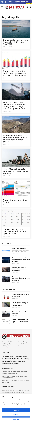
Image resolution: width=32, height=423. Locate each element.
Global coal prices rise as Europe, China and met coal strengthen (21, 278)
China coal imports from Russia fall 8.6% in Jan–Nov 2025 (15, 42)
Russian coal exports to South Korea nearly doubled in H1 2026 (21, 259)
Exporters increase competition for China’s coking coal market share (15, 138)
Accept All (16, 410)
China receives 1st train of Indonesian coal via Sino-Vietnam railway (20, 304)
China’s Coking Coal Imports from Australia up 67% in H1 (14, 231)
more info (5, 348)
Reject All (16, 419)
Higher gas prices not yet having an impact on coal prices (20, 321)
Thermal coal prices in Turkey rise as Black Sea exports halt (19, 269)
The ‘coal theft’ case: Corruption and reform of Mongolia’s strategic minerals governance (16, 105)
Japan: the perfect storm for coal (15, 201)
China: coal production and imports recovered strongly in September (15, 73)
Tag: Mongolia (10, 17)
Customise (16, 414)
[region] (16, 408)
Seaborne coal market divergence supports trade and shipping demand (20, 250)
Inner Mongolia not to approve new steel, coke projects (15, 171)
